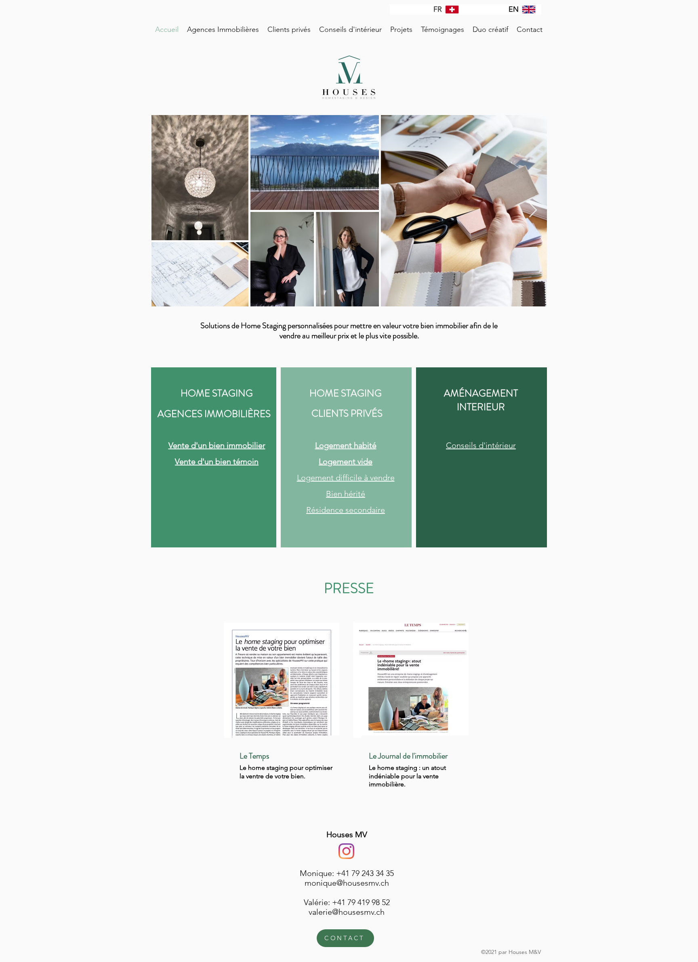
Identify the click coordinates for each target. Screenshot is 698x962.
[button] (223, 29)
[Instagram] (346, 851)
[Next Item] (533, 210)
